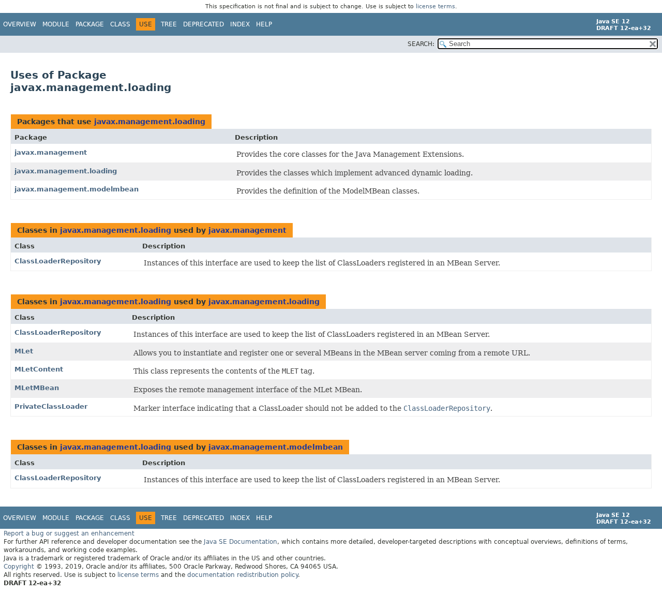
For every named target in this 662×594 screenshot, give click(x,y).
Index (240, 24)
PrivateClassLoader (50, 406)
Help (264, 24)
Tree (169, 24)
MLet (23, 351)
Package (90, 24)
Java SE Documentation (240, 541)
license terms (435, 6)
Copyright (19, 566)
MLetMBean (36, 388)
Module (55, 24)
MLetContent (38, 369)
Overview (19, 24)
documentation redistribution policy (242, 574)
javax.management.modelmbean (76, 189)
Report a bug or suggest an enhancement (69, 533)
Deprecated (203, 24)
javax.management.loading (149, 121)
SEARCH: (421, 44)
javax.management (50, 152)
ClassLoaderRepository (57, 261)
